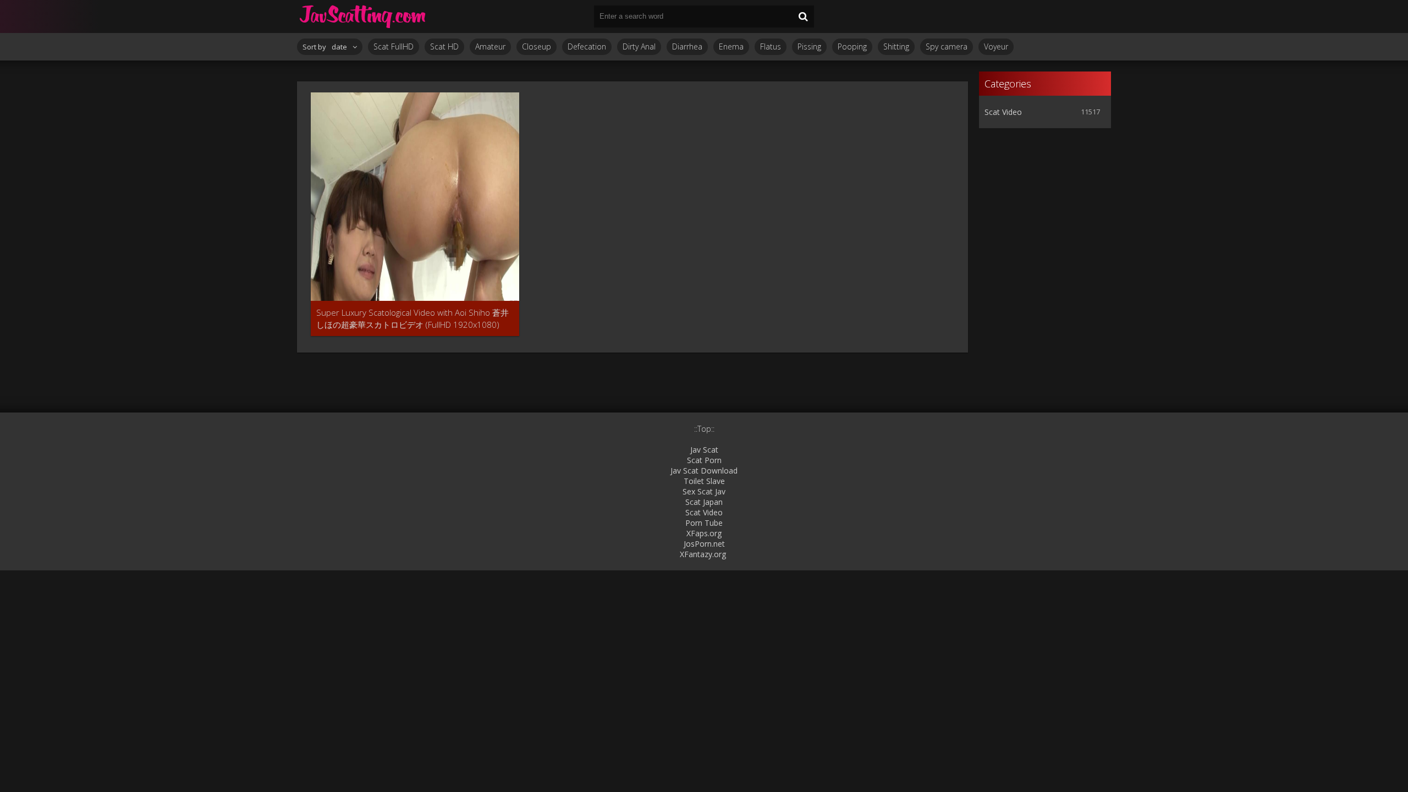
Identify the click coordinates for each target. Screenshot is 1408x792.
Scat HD (444, 46)
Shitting (896, 46)
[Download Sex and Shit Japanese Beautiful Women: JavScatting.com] (363, 16)
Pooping (852, 46)
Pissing (809, 46)
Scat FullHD (393, 46)
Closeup (536, 46)
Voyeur (996, 46)
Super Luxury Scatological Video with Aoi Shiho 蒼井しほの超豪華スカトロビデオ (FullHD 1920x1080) (412, 318)
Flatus (770, 46)
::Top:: (704, 429)
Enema (731, 46)
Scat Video (1003, 112)
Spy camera (946, 46)
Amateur (490, 46)
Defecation (587, 46)
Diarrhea (687, 46)
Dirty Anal (639, 46)
